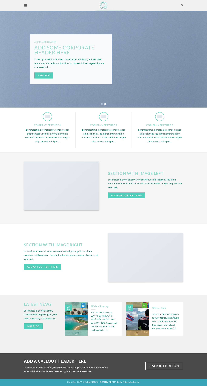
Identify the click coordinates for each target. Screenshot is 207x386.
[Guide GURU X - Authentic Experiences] (104, 5)
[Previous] (8, 59)
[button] (26, 5)
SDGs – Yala (159, 308)
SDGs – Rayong (99, 306)
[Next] (199, 59)
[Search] (182, 5)
